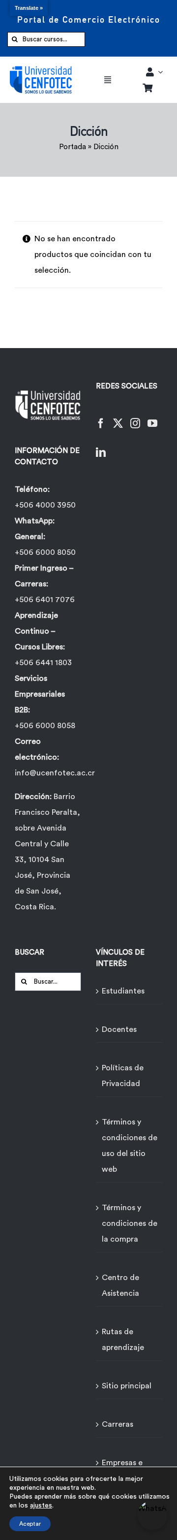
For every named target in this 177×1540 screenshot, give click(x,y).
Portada (72, 147)
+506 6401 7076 (45, 600)
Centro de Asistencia (120, 1285)
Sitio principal (126, 1386)
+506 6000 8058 (45, 726)
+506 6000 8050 (45, 552)
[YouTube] (152, 417)
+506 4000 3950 (45, 505)
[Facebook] (101, 417)
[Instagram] (135, 417)
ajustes (41, 1505)
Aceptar (30, 1524)
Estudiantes (123, 991)
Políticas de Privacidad (123, 1076)
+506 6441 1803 (43, 663)
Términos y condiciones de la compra (129, 1223)
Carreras (117, 1424)
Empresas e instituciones (125, 1470)
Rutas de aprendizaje (123, 1339)
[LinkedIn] (101, 446)
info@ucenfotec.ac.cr (55, 773)
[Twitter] (118, 417)
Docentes (119, 1029)
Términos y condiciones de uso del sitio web (129, 1145)
